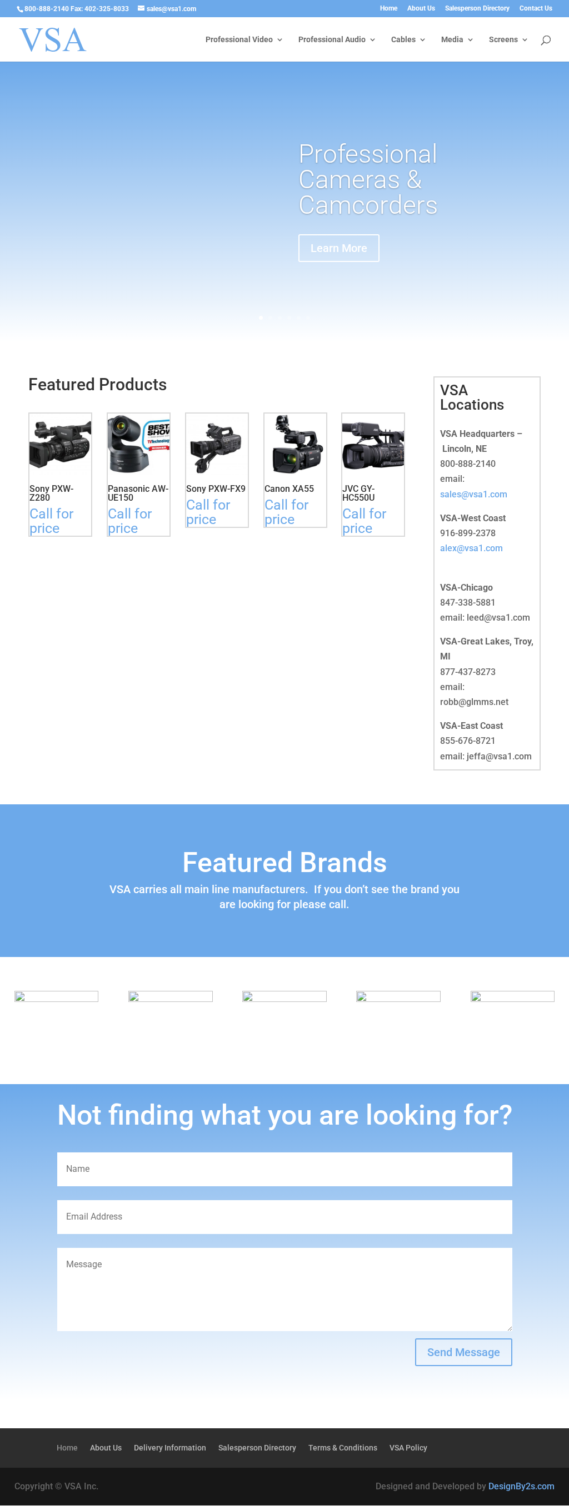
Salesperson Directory (477, 8)
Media (452, 40)
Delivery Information (170, 1448)
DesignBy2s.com (521, 1486)
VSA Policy (408, 1448)
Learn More (339, 248)
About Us (421, 8)
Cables (403, 40)
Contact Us (536, 8)
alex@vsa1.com (471, 548)
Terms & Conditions (342, 1448)
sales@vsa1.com (473, 494)
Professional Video (239, 40)
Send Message (463, 1352)
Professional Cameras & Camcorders (368, 179)
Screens (503, 40)
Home (388, 8)
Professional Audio (332, 40)
